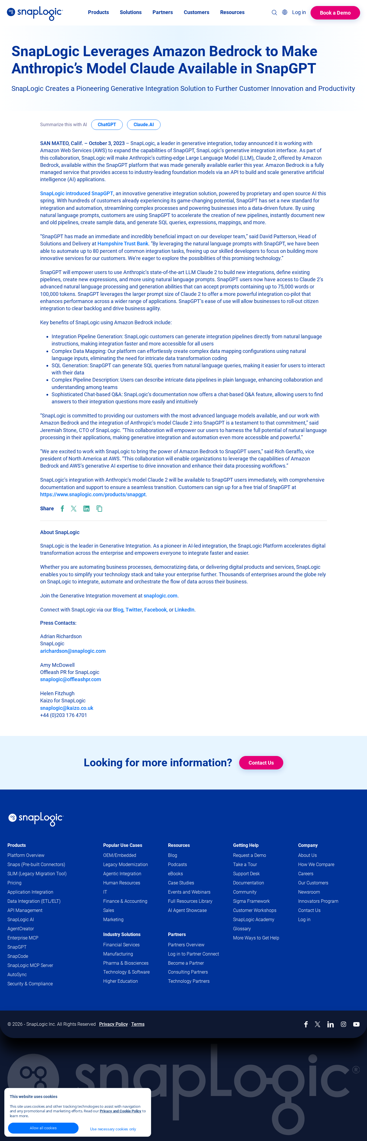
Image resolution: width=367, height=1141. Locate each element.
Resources (179, 845)
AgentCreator (20, 928)
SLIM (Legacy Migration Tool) (37, 873)
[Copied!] (99, 508)
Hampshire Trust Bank (122, 244)
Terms (138, 1024)
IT (105, 892)
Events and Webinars (189, 892)
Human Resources (121, 883)
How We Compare (316, 864)
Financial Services (121, 944)
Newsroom (309, 892)
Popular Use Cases (122, 845)
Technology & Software (126, 972)
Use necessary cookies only (113, 1129)
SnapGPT (17, 947)
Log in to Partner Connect (193, 954)
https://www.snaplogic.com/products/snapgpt (93, 494)
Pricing (14, 883)
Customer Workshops (254, 910)
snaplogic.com (160, 596)
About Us (307, 855)
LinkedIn (184, 610)
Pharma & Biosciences (126, 963)
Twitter (134, 610)
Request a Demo (249, 855)
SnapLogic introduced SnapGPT (76, 193)
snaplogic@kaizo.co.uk (66, 708)
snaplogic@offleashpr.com (70, 679)
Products (16, 845)
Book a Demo (335, 13)
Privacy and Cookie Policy (120, 1111)
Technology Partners (189, 981)
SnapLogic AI (20, 919)
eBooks (175, 873)
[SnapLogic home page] (36, 819)
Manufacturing (118, 954)
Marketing (113, 919)
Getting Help (246, 845)
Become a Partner (186, 963)
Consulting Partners (188, 972)
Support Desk (256, 874)
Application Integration (30, 892)
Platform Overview (25, 855)
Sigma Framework (251, 901)
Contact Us (261, 763)
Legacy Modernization (125, 864)
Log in (304, 919)
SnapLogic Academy (253, 919)
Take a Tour (245, 864)
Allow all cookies (43, 1128)
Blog (118, 610)
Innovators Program (318, 901)
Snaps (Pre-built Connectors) (36, 864)
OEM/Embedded (119, 855)
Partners (177, 934)
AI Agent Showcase (187, 910)
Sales (108, 910)
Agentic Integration (122, 873)
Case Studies (181, 883)
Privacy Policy (113, 1024)
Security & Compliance (30, 983)
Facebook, (156, 610)
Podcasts (177, 864)
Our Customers (313, 883)
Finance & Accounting (125, 901)
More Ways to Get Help (256, 938)
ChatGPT (110, 124)
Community (254, 892)
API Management (24, 910)
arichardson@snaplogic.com (73, 651)
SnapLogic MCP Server (30, 965)
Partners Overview (186, 944)
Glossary (242, 928)
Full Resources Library (190, 901)
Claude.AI (147, 124)
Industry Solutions (121, 934)
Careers (305, 873)
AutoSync (17, 974)
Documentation (258, 883)
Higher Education (120, 981)
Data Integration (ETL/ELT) (33, 901)
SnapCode (17, 956)
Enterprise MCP (22, 938)
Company (308, 845)
